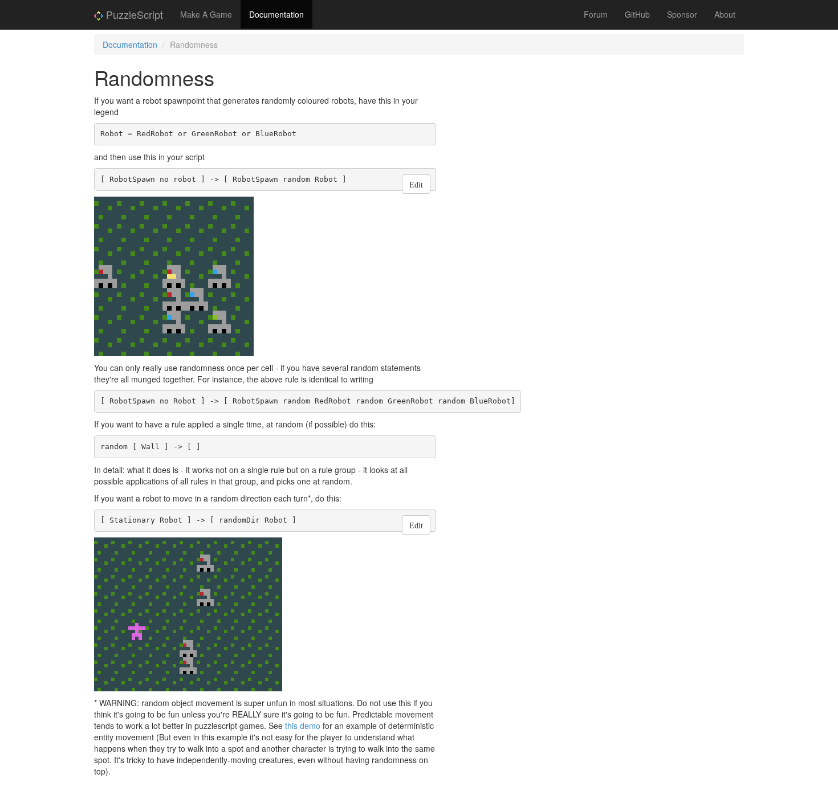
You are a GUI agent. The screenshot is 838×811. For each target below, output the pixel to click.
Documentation (276, 14)
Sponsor (682, 14)
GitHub (637, 14)
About (724, 14)
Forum (596, 14)
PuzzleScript (133, 14)
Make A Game (206, 14)
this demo (302, 725)
